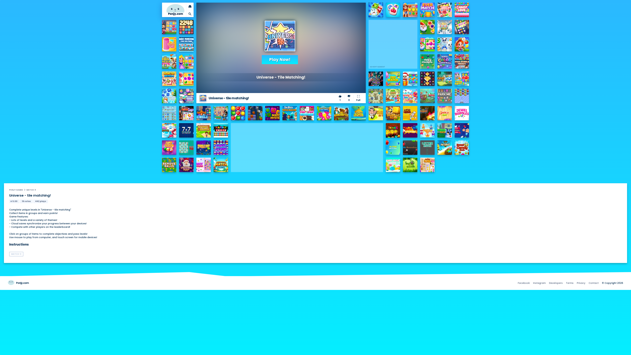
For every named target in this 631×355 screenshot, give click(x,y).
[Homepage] (175, 9)
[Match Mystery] (272, 113)
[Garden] (444, 130)
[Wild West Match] (410, 10)
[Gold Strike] (255, 113)
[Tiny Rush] (221, 147)
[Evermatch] (427, 10)
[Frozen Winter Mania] (169, 96)
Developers (556, 283)
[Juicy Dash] (444, 113)
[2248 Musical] (186, 27)
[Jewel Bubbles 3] (462, 113)
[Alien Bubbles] (462, 96)
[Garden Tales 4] (427, 44)
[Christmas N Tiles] (444, 27)
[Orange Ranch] (203, 130)
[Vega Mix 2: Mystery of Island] (393, 96)
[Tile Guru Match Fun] (393, 10)
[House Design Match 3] (186, 113)
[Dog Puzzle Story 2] (169, 61)
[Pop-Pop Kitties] (307, 113)
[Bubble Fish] (203, 147)
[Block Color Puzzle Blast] (444, 61)
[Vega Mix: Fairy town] (169, 27)
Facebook (524, 283)
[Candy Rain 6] (410, 96)
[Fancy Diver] (358, 113)
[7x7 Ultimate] (186, 130)
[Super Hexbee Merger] (444, 147)
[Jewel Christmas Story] (186, 165)
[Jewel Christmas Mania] (462, 130)
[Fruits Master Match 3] (238, 113)
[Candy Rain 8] (186, 78)
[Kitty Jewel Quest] (444, 44)
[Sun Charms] (410, 130)
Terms (569, 283)
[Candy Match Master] (393, 165)
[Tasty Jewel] (393, 130)
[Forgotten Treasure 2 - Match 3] (376, 96)
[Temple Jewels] (203, 113)
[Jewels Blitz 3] (444, 78)
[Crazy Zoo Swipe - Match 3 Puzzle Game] (444, 10)
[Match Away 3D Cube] (393, 147)
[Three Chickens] (427, 61)
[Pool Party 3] (462, 78)
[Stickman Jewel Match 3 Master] (462, 27)
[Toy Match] (393, 78)
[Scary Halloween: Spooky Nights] (186, 96)
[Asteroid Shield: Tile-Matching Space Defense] (376, 78)
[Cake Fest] (169, 44)
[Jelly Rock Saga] (169, 130)
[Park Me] (444, 96)
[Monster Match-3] (169, 78)
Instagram (539, 283)
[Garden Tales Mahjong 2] (427, 27)
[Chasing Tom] (186, 147)
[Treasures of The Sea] (221, 113)
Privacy (581, 283)
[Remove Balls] (169, 165)
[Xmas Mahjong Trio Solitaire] (186, 44)
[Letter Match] (427, 147)
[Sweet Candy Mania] (462, 147)
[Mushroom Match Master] (221, 165)
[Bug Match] (410, 165)
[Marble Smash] (221, 130)
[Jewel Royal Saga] (427, 78)
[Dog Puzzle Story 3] (410, 78)
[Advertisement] (307, 146)
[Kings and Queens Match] (186, 61)
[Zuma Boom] (169, 147)
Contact (594, 283)
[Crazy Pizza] (410, 113)
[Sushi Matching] (376, 113)
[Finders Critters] (427, 130)
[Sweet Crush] (203, 165)
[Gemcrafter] (341, 113)
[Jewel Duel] (427, 113)
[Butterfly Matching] (324, 113)
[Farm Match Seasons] (462, 44)
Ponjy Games (16, 190)
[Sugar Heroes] (376, 10)
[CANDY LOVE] (462, 10)
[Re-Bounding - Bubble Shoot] (410, 147)
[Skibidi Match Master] (289, 113)
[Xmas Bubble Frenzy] (462, 61)
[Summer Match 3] (169, 113)
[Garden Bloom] (427, 96)
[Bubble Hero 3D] (393, 113)
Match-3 (31, 190)
